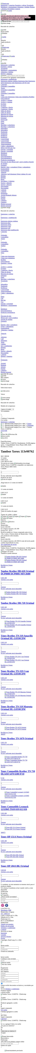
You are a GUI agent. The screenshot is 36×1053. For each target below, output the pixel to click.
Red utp (10, 148)
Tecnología (30, 5)
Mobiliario (4, 153)
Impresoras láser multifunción (10, 230)
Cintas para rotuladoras (22, 97)
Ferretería (4, 165)
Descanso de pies (6, 162)
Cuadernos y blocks (7, 107)
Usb (6, 148)
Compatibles (11, 86)
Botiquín (9, 195)
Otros (2, 95)
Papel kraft (4, 120)
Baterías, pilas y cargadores (9, 167)
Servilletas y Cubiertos (7, 181)
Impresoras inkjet (6, 224)
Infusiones (13, 174)
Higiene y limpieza (6, 356)
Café (8, 174)
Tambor (3, 91)
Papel (2, 121)
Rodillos (31, 97)
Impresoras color (10, 83)
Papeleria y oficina (20, 5)
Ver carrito (4, 1010)
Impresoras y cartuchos (8, 5)
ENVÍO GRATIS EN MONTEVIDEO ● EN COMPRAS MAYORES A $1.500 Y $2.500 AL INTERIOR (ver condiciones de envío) (16, 17)
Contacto (17, 9)
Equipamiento (5, 169)
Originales (4, 86)
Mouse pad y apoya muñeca (20, 162)
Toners (3, 88)
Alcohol (3, 195)
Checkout (4, 1019)
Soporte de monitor (6, 319)
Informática (4, 128)
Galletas (23, 174)
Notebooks (4, 132)
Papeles (3, 197)
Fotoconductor (5, 98)
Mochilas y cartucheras (8, 125)
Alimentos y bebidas (23, 7)
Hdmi (3, 148)
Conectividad (5, 139)
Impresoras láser (23, 81)
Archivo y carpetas (6, 100)
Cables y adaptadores (7, 146)
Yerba (19, 174)
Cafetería (3, 190)
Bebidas (3, 176)
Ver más (27, 83)
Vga (14, 148)
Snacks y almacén (6, 183)
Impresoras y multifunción (9, 79)
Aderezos (4, 174)
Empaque (4, 118)
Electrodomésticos (6, 156)
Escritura (3, 104)
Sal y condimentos (6, 346)
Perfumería (4, 193)
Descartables (4, 186)
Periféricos (4, 135)
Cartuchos (4, 84)
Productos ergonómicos (8, 160)
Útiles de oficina (6, 111)
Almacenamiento (6, 142)
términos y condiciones (12, 989)
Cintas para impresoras (8, 97)
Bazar (2, 179)
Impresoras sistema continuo (9, 81)
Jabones (14, 195)
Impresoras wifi (20, 83)
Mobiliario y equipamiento (9, 7)
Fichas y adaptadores (24, 167)
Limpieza (3, 200)
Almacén (3, 172)
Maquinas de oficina (7, 114)
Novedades (11, 9)
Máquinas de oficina (7, 116)
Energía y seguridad (7, 149)
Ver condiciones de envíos (9, 544)
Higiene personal (6, 204)
